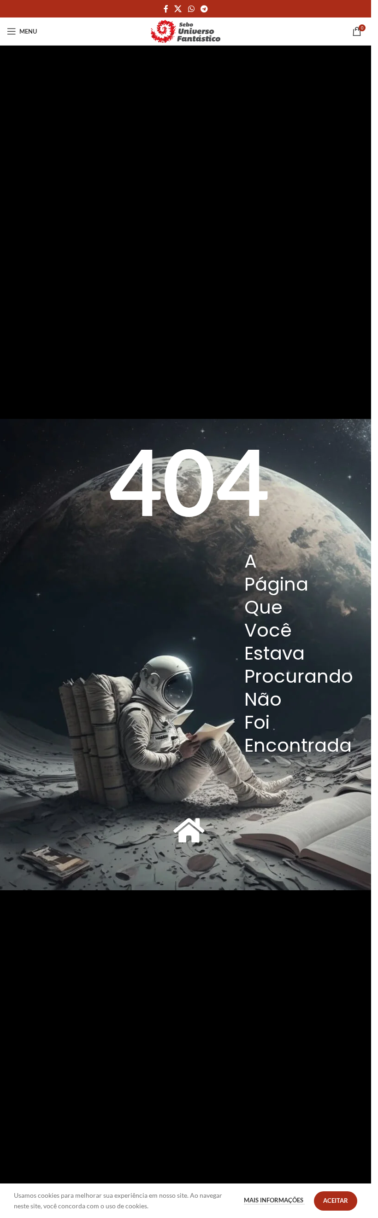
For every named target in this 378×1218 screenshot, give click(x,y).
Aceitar (335, 1200)
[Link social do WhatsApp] (191, 9)
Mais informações (274, 1200)
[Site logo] (186, 31)
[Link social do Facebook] (165, 9)
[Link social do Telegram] (204, 9)
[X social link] (178, 9)
